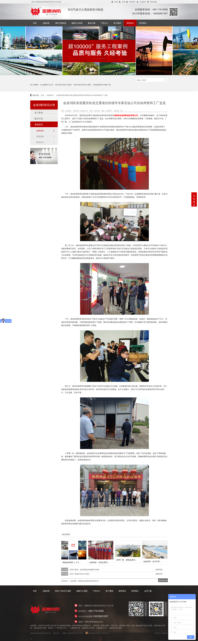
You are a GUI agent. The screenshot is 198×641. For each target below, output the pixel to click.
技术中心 (40, 142)
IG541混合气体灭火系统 (82, 84)
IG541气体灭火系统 (63, 591)
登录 (116, 2)
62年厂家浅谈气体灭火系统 (79, 574)
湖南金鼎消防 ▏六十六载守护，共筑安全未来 (81, 562)
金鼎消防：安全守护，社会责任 (156, 561)
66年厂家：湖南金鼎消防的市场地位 (131, 559)
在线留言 (143, 2)
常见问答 (40, 136)
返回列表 (163, 580)
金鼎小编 (97, 111)
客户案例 (117, 23)
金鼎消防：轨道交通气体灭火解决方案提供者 (107, 562)
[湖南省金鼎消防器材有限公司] (45, 14)
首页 (35, 23)
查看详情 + (159, 569)
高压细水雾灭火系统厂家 (102, 84)
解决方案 (91, 23)
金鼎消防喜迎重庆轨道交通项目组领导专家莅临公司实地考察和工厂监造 (82, 95)
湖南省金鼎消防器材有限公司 (126, 115)
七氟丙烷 (46, 23)
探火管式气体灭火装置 (63, 84)
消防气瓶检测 (60, 23)
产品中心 (104, 23)
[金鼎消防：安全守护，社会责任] (154, 550)
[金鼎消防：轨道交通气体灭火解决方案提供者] (100, 550)
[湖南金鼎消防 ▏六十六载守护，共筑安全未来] (73, 550)
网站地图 (153, 2)
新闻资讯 (130, 23)
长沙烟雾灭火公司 (46, 84)
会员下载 (148, 591)
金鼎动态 (40, 130)
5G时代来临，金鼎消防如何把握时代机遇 (84, 569)
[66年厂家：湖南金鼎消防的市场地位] (127, 549)
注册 (123, 2)
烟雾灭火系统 (77, 23)
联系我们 (132, 2)
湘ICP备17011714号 (75, 633)
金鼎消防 (69, 111)
